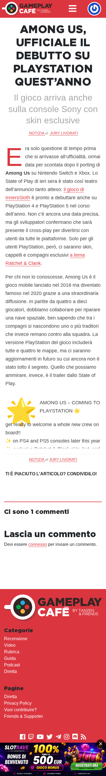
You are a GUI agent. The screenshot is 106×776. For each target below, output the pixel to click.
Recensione (15, 638)
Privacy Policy (18, 703)
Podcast (12, 665)
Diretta (10, 671)
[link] (53, 759)
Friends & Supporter (23, 716)
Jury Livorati (64, 133)
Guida (10, 658)
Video (9, 645)
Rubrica (11, 651)
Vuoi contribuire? (20, 709)
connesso (37, 544)
